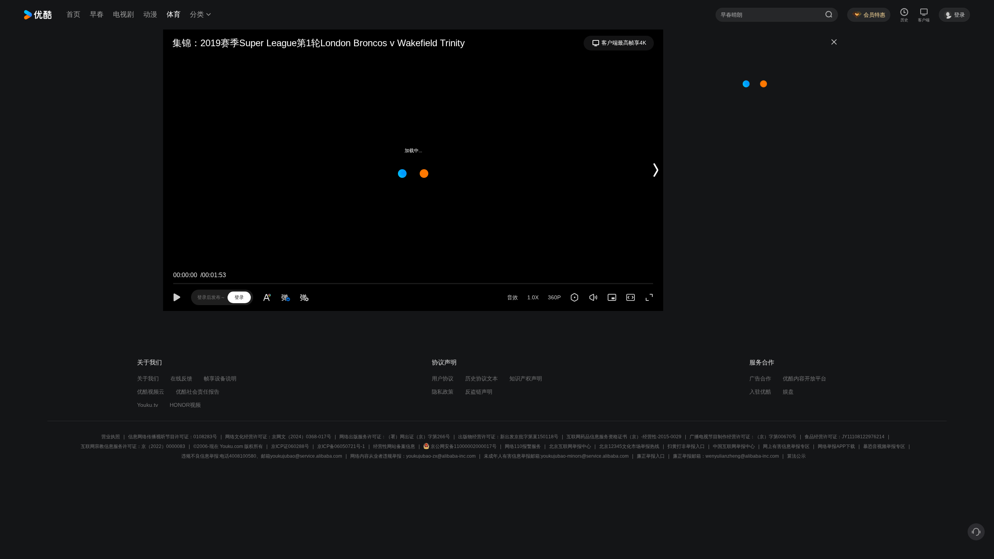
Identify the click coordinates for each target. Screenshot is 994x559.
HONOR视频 (185, 405)
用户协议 (443, 378)
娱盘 (788, 392)
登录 (239, 297)
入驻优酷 (760, 392)
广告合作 (760, 378)
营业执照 (110, 436)
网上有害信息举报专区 (786, 446)
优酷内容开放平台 (804, 378)
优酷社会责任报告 (197, 392)
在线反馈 (181, 378)
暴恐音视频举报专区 (884, 446)
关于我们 (148, 378)
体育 (174, 14)
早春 (97, 14)
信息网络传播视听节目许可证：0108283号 (172, 436)
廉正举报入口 (651, 456)
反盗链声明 (478, 392)
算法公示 (796, 456)
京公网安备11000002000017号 (464, 446)
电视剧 (123, 14)
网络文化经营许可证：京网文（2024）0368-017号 (278, 436)
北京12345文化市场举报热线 (629, 446)
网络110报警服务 (523, 446)
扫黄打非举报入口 (686, 446)
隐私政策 (443, 392)
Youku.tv (147, 405)
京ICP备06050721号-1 (341, 446)
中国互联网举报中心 (734, 446)
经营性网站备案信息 (394, 446)
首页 (73, 14)
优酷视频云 (150, 392)
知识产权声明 (525, 378)
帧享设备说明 (220, 378)
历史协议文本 (481, 378)
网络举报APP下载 (836, 446)
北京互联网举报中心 (570, 446)
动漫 (150, 14)
